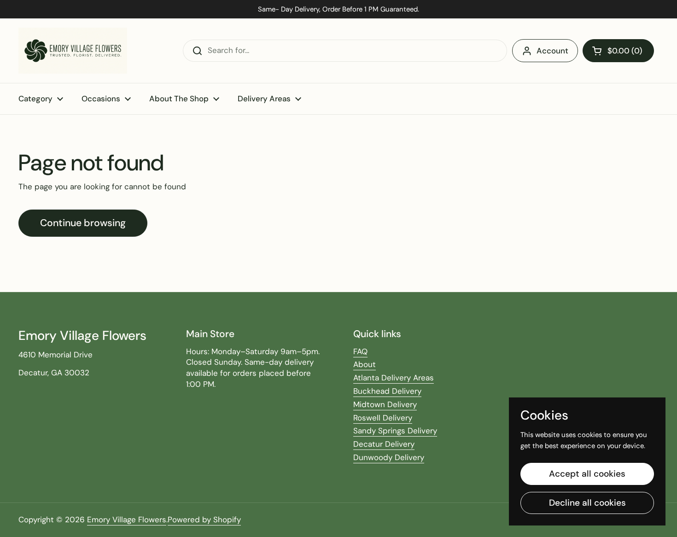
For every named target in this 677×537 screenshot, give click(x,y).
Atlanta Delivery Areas (393, 378)
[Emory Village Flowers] (72, 51)
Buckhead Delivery (387, 391)
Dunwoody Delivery (388, 457)
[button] (618, 50)
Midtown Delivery (385, 404)
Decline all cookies (587, 502)
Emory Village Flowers (126, 519)
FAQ (360, 351)
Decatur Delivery (383, 444)
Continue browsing (83, 222)
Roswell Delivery (382, 418)
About (364, 364)
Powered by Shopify (204, 519)
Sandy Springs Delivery (395, 431)
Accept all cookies (587, 473)
